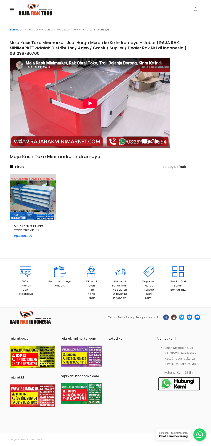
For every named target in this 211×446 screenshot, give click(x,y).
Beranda (15, 29)
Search (196, 9)
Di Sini (189, 372)
